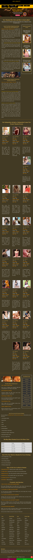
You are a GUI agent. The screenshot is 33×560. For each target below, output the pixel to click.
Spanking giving (26, 399)
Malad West (11, 538)
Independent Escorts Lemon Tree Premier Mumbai (12, 42)
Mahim (18, 525)
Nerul (2, 540)
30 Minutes (27, 379)
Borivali (3, 525)
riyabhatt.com (14, 556)
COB (27, 389)
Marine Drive (27, 544)
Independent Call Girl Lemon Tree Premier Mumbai (10, 91)
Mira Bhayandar (11, 522)
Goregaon (3, 520)
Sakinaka (18, 538)
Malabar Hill (27, 534)
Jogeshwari (26, 536)
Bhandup (18, 544)
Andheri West (11, 527)
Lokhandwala (27, 523)
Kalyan (18, 534)
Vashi (2, 536)
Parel (25, 542)
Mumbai (12, 5)
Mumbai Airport (11, 520)
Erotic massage (26, 395)
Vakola (26, 538)
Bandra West (11, 529)
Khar (18, 523)
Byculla (18, 531)
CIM (27, 387)
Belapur (18, 529)
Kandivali (3, 523)
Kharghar (18, 533)
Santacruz (10, 523)
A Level (27, 383)
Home (5, 5)
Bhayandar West (11, 531)
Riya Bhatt (16, 1)
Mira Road (3, 527)
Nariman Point (19, 520)
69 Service (26, 381)
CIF (26, 385)
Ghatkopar (26, 520)
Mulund (26, 527)
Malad (3, 522)
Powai (26, 531)
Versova (26, 533)
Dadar (26, 518)
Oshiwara (26, 540)
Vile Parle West (11, 544)
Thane (3, 534)
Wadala (18, 522)
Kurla (26, 522)
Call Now (8, 559)
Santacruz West (11, 540)
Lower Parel (27, 525)
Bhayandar (3, 529)
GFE (27, 393)
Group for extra (26, 401)
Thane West (11, 542)
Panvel (26, 529)
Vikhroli (18, 527)
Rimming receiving (27, 397)
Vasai (2, 531)
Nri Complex (4, 544)
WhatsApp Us (25, 559)
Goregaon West (11, 534)
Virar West (18, 518)
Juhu (27, 5)
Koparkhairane (19, 540)
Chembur (10, 518)
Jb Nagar (18, 542)
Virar (2, 533)
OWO (27, 405)
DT (26, 391)
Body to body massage (26, 403)
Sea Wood (3, 542)
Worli (2, 518)
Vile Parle (11, 525)
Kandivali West (11, 536)
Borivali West (11, 533)
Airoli (18, 536)
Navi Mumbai (4, 538)
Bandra (19, 5)
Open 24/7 (31, 3)
